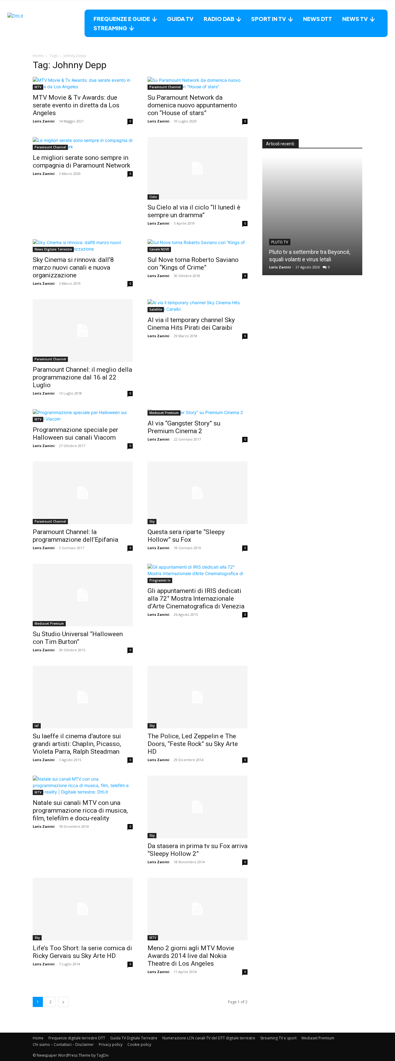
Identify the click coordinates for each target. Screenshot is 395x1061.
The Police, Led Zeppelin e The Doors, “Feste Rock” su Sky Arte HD (193, 743)
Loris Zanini (44, 121)
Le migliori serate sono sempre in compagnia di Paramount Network (81, 161)
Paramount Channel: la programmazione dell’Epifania (75, 535)
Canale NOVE (159, 249)
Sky (152, 521)
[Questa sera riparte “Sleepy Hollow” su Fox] (197, 493)
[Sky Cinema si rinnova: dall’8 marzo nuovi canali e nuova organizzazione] (83, 245)
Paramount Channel (165, 87)
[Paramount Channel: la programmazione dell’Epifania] (83, 493)
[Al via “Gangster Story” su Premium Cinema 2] (197, 412)
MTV (38, 87)
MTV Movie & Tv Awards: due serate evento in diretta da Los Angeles (76, 105)
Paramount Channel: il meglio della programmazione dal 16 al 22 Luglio (82, 377)
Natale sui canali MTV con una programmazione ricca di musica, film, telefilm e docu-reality (80, 810)
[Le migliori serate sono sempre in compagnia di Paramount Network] (83, 143)
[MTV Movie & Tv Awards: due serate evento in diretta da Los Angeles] (83, 83)
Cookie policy (139, 1044)
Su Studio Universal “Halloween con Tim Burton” (78, 637)
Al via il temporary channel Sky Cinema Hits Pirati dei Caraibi (191, 323)
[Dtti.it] (46, 23)
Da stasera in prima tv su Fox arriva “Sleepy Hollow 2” (197, 849)
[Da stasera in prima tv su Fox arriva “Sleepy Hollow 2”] (197, 807)
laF (37, 725)
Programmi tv (159, 580)
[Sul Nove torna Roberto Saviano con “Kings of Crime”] (197, 245)
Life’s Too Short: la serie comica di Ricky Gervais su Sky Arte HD (82, 951)
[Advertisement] (312, 100)
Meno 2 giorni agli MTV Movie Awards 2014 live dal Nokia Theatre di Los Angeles (191, 955)
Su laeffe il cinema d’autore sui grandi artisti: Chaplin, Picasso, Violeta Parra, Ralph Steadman (77, 743)
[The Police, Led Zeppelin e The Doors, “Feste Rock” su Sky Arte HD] (197, 697)
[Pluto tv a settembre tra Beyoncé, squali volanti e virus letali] (312, 215)
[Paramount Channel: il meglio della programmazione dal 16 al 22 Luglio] (83, 330)
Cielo (153, 197)
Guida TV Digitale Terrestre (133, 1038)
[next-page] (63, 1002)
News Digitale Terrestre (53, 249)
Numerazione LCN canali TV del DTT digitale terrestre (208, 1038)
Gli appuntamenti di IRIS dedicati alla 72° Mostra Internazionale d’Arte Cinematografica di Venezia (196, 598)
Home (38, 55)
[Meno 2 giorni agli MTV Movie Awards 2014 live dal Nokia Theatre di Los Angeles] (197, 909)
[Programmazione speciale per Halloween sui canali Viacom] (83, 415)
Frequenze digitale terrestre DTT (76, 1038)
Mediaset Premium (164, 413)
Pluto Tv (279, 242)
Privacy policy (111, 1044)
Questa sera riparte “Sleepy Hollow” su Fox (186, 535)
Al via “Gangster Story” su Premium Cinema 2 (184, 427)
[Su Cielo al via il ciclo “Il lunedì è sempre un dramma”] (197, 168)
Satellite (155, 309)
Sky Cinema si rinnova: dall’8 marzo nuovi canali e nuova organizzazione (73, 267)
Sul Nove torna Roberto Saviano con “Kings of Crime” (193, 263)
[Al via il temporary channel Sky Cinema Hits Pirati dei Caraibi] (197, 305)
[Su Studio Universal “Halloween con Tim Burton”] (83, 595)
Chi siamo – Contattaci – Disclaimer (63, 1044)
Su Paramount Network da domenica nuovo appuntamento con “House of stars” (192, 105)
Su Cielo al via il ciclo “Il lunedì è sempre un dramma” (194, 211)
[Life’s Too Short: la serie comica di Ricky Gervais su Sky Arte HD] (83, 909)
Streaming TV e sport (278, 1038)
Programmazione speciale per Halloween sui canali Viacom (75, 433)
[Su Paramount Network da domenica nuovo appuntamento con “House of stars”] (197, 83)
